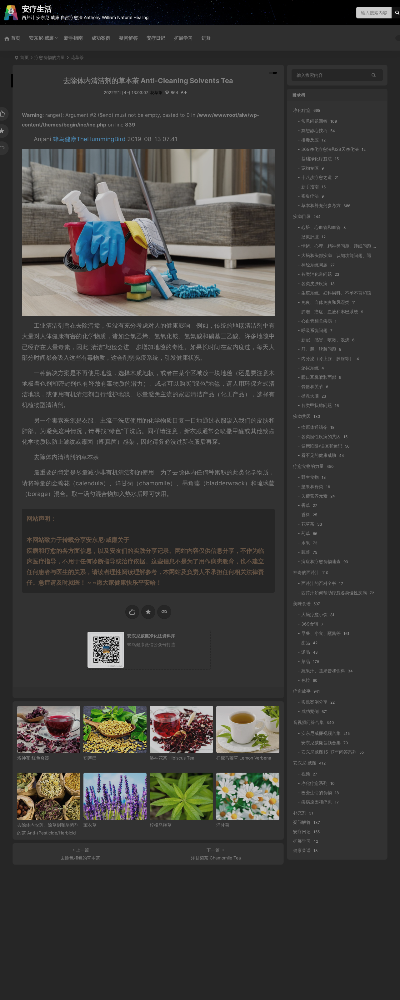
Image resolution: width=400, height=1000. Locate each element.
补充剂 (299, 812)
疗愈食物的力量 (49, 57)
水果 (305, 542)
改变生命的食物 (316, 792)
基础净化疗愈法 (316, 158)
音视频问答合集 (308, 722)
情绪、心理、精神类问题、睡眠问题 (336, 246)
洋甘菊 (222, 825)
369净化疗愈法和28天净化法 (330, 149)
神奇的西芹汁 (306, 572)
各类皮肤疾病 (314, 283)
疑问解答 (128, 38)
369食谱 (309, 623)
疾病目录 (302, 216)
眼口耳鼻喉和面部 (318, 377)
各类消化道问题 (316, 274)
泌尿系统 (310, 367)
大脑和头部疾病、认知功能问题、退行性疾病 (345, 255)
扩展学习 (183, 38)
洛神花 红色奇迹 (33, 757)
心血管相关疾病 (316, 321)
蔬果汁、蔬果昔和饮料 (323, 670)
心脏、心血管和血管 (321, 227)
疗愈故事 (302, 691)
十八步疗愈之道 (316, 177)
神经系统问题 (314, 264)
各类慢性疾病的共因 (321, 436)
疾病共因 (302, 416)
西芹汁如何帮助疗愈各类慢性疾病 (334, 592)
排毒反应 (310, 139)
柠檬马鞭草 (161, 825)
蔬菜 (305, 552)
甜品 (305, 642)
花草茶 (77, 57)
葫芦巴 (90, 757)
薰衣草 (90, 825)
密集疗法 (310, 196)
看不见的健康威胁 (318, 455)
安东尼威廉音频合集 (321, 742)
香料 (305, 514)
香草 (305, 505)
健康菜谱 (302, 850)
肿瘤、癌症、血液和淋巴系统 (329, 311)
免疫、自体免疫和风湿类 (325, 302)
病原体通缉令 (314, 427)
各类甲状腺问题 (316, 405)
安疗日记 (156, 38)
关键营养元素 (314, 495)
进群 (206, 38)
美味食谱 (302, 603)
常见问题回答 (314, 121)
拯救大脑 (310, 396)
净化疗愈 (302, 110)
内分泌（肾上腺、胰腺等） (327, 358)
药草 (305, 533)
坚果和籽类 (312, 486)
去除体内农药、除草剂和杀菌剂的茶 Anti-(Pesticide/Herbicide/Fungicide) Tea (48, 832)
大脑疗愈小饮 (314, 614)
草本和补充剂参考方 (321, 205)
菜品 (305, 661)
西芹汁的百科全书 (318, 583)
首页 (24, 57)
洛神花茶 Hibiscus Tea (172, 757)
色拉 (305, 680)
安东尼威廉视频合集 (321, 733)
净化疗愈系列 (314, 783)
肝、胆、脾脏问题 (318, 349)
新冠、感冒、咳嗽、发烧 (325, 339)
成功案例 (101, 38)
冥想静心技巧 (314, 130)
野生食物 (310, 477)
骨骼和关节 (312, 386)
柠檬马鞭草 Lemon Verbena (243, 757)
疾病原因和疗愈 (316, 801)
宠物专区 (310, 168)
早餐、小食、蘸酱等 (321, 633)
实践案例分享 (314, 702)
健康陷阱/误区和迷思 (321, 445)
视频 (305, 773)
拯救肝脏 (310, 236)
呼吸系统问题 (314, 330)
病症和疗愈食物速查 (321, 561)
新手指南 (73, 38)
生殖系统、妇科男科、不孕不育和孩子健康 (342, 292)
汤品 (305, 652)
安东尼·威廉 (41, 38)
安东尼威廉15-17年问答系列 (329, 752)
